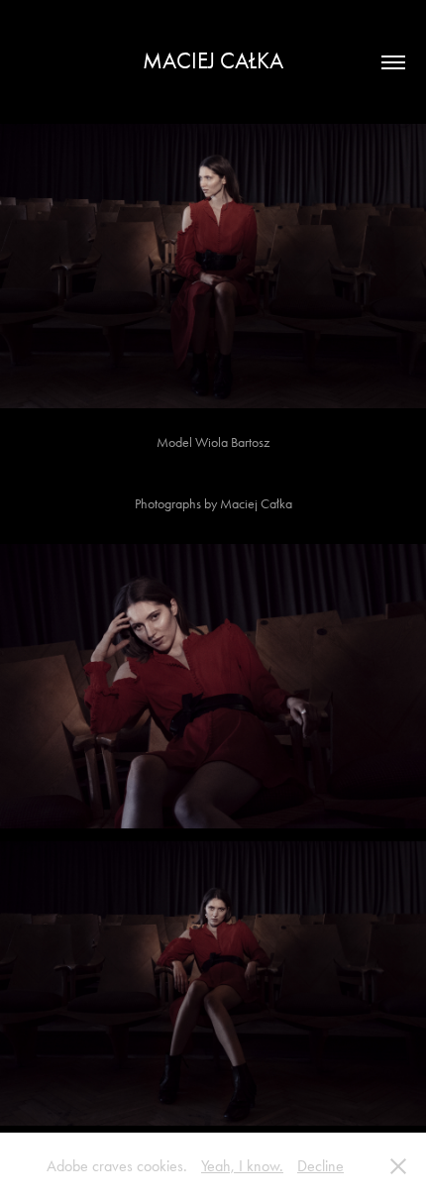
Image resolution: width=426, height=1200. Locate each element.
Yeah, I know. (242, 1165)
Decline (320, 1165)
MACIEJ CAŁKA (213, 61)
